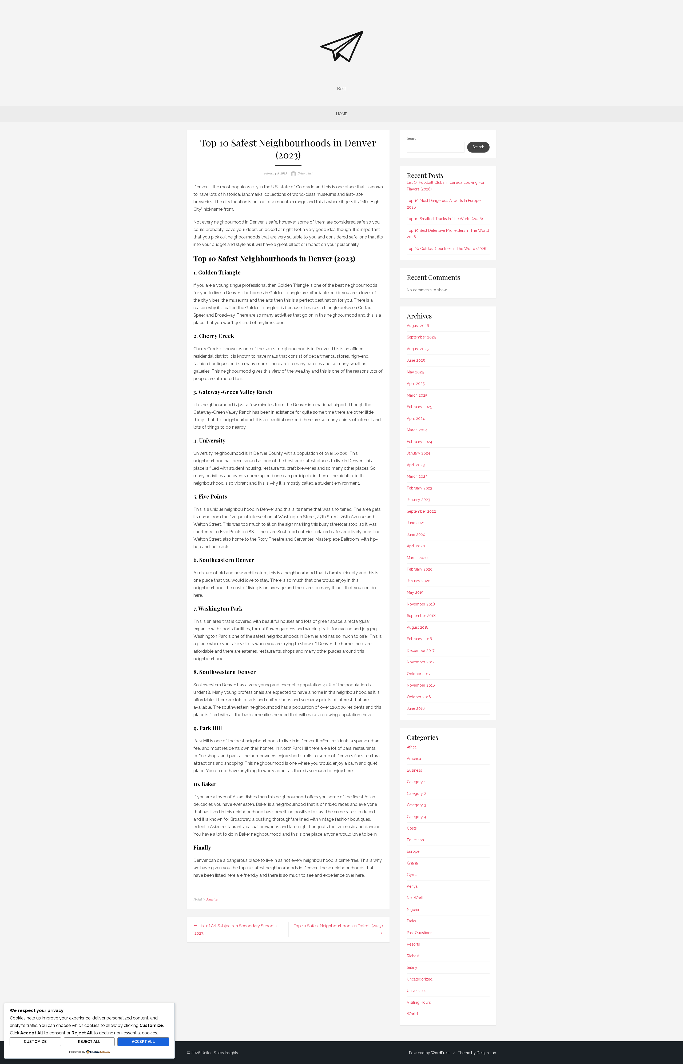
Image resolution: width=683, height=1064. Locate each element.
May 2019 (415, 592)
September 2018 (421, 615)
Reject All (89, 1041)
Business (414, 770)
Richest (413, 956)
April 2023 (416, 465)
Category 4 (416, 817)
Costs (412, 828)
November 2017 (420, 662)
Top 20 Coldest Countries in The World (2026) (447, 248)
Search (413, 138)
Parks (411, 921)
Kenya (412, 886)
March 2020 (417, 558)
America (211, 899)
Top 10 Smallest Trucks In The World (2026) (445, 219)
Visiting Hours (419, 1002)
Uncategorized (419, 979)
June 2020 (416, 534)
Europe (413, 851)
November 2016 (421, 685)
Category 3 (416, 805)
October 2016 (419, 697)
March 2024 (417, 430)
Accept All (143, 1041)
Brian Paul (304, 173)
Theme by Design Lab (477, 1053)
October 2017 (418, 674)
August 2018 (417, 627)
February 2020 (419, 569)
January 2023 (418, 499)
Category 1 (416, 782)
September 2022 (421, 511)
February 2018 (419, 639)
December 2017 (420, 650)
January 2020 (418, 581)
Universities (416, 991)
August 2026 (418, 326)
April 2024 (416, 418)
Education (415, 840)
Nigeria (413, 909)
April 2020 (416, 546)
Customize (35, 1041)
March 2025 (417, 395)
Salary (412, 967)
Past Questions (419, 933)
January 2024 (418, 453)
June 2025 (416, 360)
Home (341, 114)
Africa (411, 747)
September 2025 (421, 337)
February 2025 (419, 407)
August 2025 (417, 349)
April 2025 (415, 383)
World (412, 1014)
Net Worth (415, 898)
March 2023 (417, 476)
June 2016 (416, 708)
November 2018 (421, 604)
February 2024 (419, 442)
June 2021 (415, 523)
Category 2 (416, 793)
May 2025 (415, 372)
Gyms (412, 874)
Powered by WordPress (429, 1053)
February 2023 (419, 488)
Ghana (412, 863)
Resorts (413, 944)
